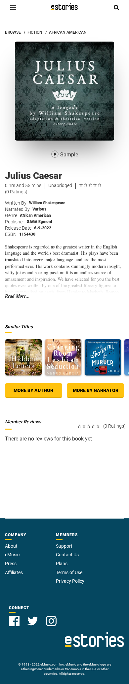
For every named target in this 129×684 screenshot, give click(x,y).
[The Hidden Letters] (23, 357)
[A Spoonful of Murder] (103, 357)
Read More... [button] (17, 296)
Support (64, 546)
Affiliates (14, 572)
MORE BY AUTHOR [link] (33, 390)
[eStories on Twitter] (32, 621)
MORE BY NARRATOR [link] (95, 390)
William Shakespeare (47, 203)
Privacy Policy (70, 581)
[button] (13, 7)
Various (39, 209)
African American (35, 215)
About (11, 546)
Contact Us (67, 554)
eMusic (12, 554)
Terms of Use (69, 572)
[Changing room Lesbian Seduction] (63, 357)
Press (11, 563)
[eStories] (64, 6)
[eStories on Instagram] (51, 621)
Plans (61, 563)
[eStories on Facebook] (14, 621)
